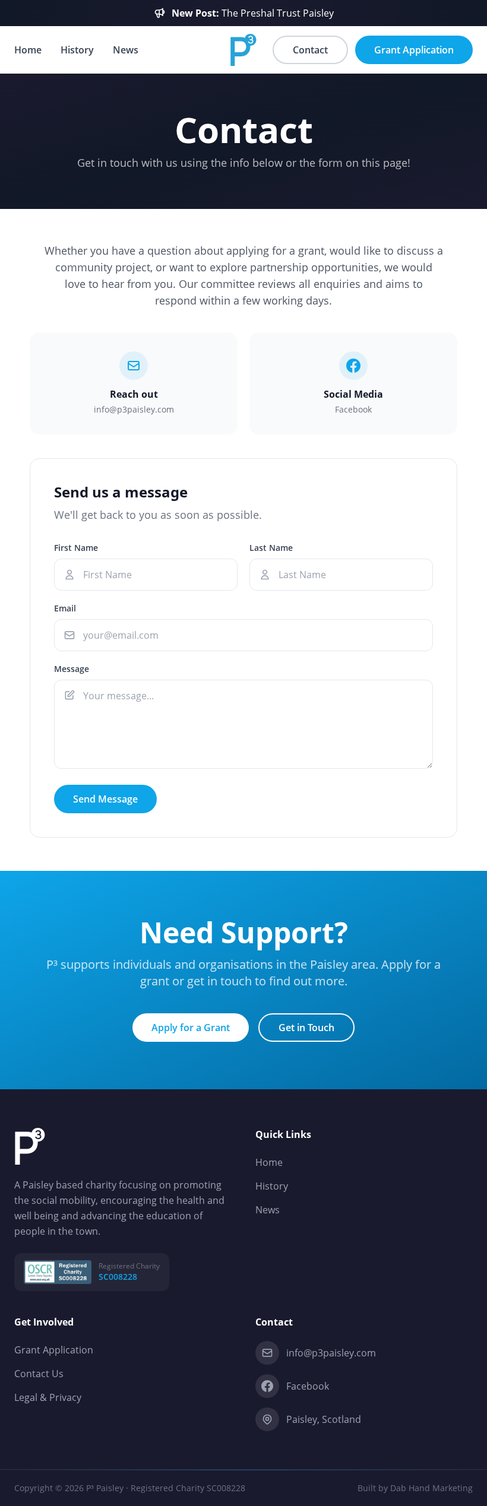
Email (65, 608)
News (125, 49)
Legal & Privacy (47, 1397)
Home (28, 49)
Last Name (271, 547)
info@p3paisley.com (331, 1352)
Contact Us (39, 1373)
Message (71, 668)
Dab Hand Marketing (431, 1488)
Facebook (307, 1386)
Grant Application (53, 1349)
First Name (76, 547)
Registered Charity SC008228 (188, 1488)
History (77, 49)
